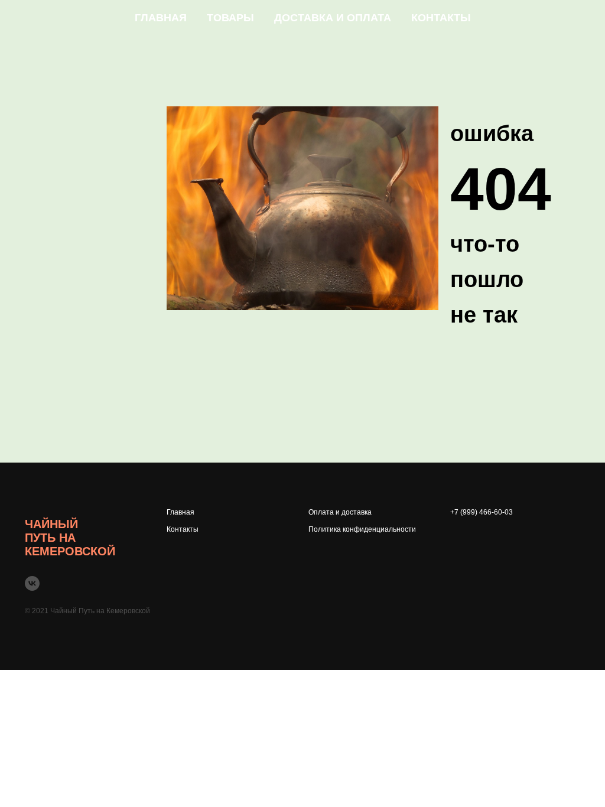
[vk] (32, 583)
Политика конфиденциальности (362, 529)
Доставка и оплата (332, 18)
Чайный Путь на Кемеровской (70, 538)
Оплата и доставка (340, 512)
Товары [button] (230, 18)
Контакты (441, 18)
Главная (161, 18)
